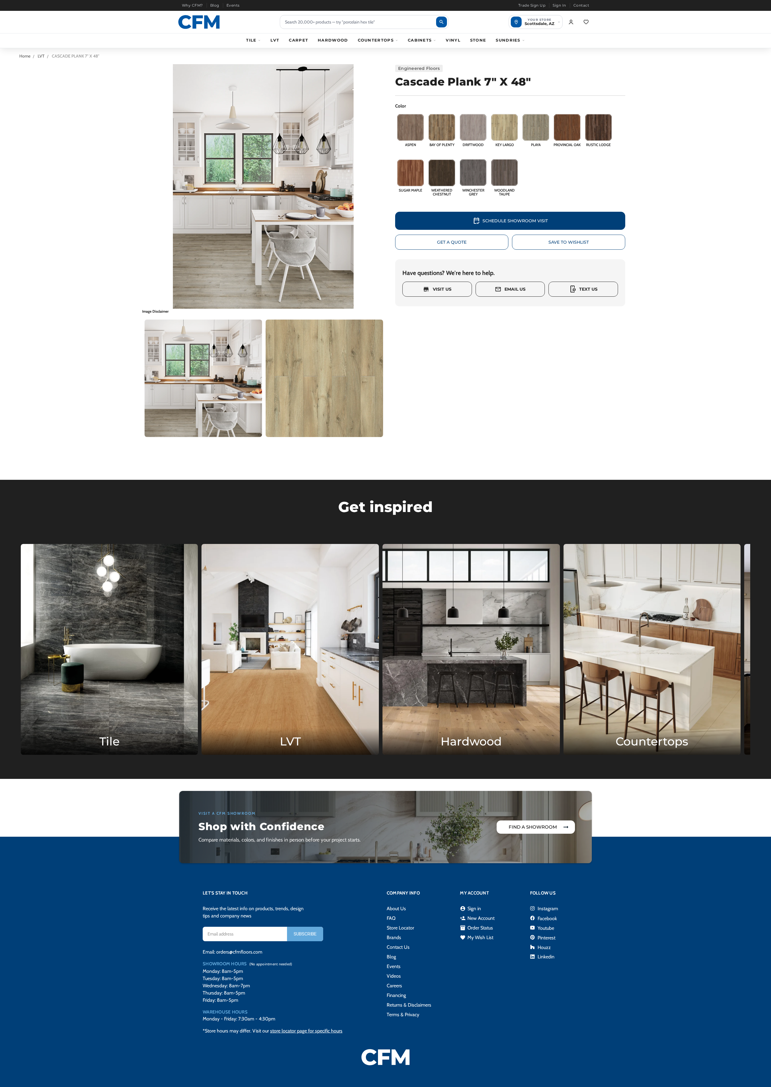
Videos (394, 976)
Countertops (376, 40)
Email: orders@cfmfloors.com (232, 952)
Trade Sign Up (531, 5)
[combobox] (364, 22)
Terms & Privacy (403, 1014)
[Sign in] (571, 22)
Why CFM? (192, 5)
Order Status (476, 928)
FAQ (391, 918)
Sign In (559, 5)
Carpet (298, 40)
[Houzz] (532, 947)
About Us (396, 908)
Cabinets (420, 40)
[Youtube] (532, 927)
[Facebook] (532, 918)
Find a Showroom (533, 827)
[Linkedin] (532, 956)
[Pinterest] (532, 937)
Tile (251, 40)
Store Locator (400, 928)
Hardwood (333, 40)
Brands (394, 937)
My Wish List (476, 938)
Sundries (508, 40)
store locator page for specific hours (306, 1031)
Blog (214, 5)
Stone (478, 40)
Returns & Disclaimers (409, 1005)
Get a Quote (452, 242)
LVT (274, 40)
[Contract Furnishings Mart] (199, 22)
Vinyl (453, 40)
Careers (394, 986)
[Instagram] (532, 908)
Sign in (470, 909)
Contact (581, 5)
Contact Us (398, 947)
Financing (396, 995)
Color (400, 106)
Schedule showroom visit (510, 221)
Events (233, 5)
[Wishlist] (586, 22)
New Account (477, 918)
